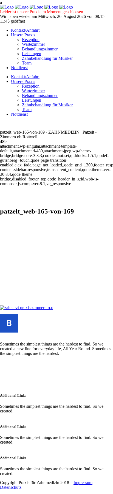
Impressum (83, 482)
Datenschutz (10, 487)
